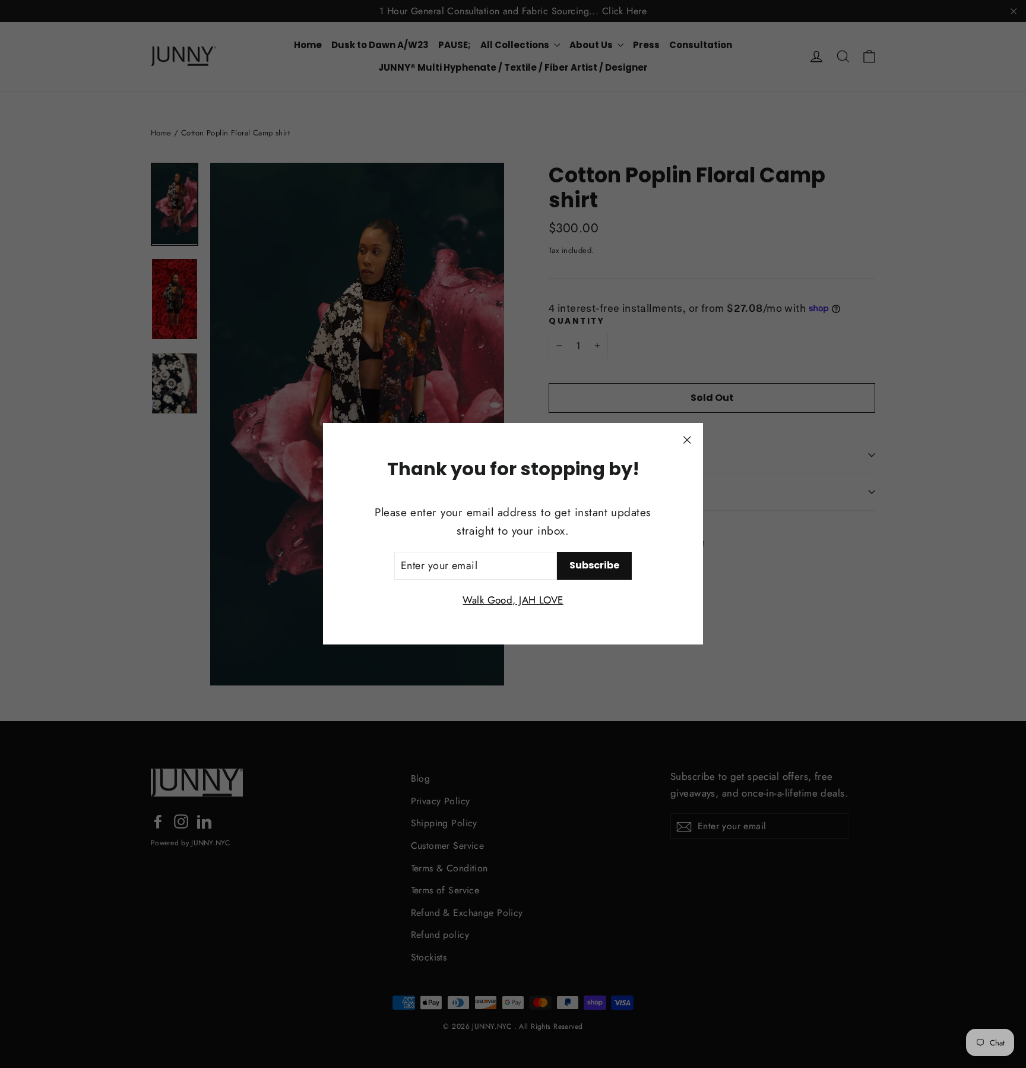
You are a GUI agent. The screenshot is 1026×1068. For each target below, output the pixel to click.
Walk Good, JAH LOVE (513, 600)
